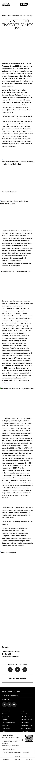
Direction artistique (26, 728)
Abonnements (5, 716)
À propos (23, 711)
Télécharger (17, 678)
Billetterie (4, 714)
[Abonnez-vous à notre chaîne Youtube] (14, 704)
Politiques (4, 731)
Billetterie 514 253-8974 (11, 691)
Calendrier (4, 719)
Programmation (6, 711)
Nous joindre (5, 725)
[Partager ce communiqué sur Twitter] (17, 669)
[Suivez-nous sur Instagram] (9, 704)
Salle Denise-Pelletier (26, 719)
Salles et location (25, 716)
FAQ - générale (6, 728)
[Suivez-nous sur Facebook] (4, 704)
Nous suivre (7, 700)
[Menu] (31, 4)
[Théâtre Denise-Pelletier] (6, 4)
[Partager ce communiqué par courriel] (24, 669)
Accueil (4, 15)
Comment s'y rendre (10, 696)
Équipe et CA (24, 714)
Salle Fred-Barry (25, 722)
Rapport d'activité (25, 731)
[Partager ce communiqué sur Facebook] (10, 669)
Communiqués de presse (13, 15)
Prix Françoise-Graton (26, 725)
